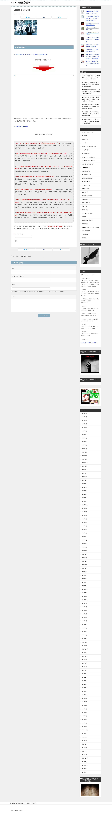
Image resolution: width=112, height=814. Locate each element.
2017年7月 (84, 666)
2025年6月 (84, 448)
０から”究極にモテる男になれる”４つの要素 (22, 256)
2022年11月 (84, 540)
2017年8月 (84, 663)
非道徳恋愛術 (85, 234)
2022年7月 (84, 554)
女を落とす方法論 (86, 181)
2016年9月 (84, 698)
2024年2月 (84, 490)
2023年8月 (84, 512)
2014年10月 (85, 765)
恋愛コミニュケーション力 (88, 199)
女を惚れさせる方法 (86, 174)
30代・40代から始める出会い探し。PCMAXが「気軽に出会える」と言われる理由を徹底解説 (90, 84)
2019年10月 (85, 599)
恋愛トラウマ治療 (86, 202)
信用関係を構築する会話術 (88, 160)
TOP (17, 803)
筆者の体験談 (85, 223)
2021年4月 (84, 575)
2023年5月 (84, 519)
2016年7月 (84, 705)
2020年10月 (85, 589)
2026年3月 (84, 424)
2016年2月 (84, 723)
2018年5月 (84, 635)
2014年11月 (84, 761)
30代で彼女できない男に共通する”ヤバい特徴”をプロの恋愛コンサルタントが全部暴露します (90, 121)
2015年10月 (85, 737)
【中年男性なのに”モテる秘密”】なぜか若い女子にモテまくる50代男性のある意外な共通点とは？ (91, 91)
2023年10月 (85, 505)
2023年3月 (84, 526)
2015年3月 (84, 754)
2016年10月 (85, 695)
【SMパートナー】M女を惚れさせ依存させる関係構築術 (92, 39)
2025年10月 (85, 441)
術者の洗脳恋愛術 (86, 231)
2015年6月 (84, 747)
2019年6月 (84, 614)
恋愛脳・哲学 (85, 209)
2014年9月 (84, 768)
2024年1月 (84, 494)
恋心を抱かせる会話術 (87, 195)
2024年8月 (84, 476)
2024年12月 (85, 462)
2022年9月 (84, 547)
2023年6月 (84, 515)
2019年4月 (84, 621)
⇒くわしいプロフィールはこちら (89, 342)
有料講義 (84, 216)
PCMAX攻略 (85, 139)
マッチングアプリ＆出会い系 (89, 146)
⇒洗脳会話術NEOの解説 (21, 126)
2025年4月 (84, 455)
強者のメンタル (85, 188)
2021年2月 (84, 582)
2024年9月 (84, 473)
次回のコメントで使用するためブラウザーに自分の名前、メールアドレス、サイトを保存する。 (39, 291)
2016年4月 (84, 716)
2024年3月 (84, 487)
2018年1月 (84, 645)
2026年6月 (84, 413)
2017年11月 (84, 652)
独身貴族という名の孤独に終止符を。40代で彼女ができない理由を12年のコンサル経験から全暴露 (91, 106)
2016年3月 (84, 719)
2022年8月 (84, 550)
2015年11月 (84, 733)
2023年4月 (84, 522)
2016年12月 (85, 687)
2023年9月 (84, 508)
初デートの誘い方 (86, 167)
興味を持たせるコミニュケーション (90, 227)
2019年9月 (84, 603)
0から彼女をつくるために (88, 132)
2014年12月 (85, 758)
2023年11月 (84, 501)
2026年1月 (84, 431)
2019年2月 (84, 628)
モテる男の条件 (85, 153)
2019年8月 (84, 607)
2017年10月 (85, 656)
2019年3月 (84, 624)
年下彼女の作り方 (86, 185)
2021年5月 (84, 571)
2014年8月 (84, 772)
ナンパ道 (84, 143)
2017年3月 (84, 680)
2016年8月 (84, 702)
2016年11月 (84, 691)
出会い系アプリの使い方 (87, 164)
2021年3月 (84, 578)
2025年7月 (84, 445)
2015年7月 (84, 744)
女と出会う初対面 (86, 171)
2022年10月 (85, 543)
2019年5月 (84, 617)
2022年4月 (84, 564)
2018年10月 (85, 631)
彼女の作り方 (85, 192)
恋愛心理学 (84, 206)
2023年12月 (85, 497)
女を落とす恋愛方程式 (87, 178)
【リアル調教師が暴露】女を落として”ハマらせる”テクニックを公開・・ (92, 18)
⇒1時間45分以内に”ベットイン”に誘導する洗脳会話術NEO (30, 54)
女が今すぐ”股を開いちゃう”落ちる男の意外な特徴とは (92, 63)
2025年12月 (85, 434)
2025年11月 (84, 438)
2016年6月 (84, 709)
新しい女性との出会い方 (87, 213)
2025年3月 (84, 459)
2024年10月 (85, 469)
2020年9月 (84, 592)
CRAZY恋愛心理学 (20, 2)
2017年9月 (84, 659)
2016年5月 (84, 712)
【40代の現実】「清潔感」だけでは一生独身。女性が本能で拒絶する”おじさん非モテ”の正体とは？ (91, 99)
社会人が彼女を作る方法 (87, 220)
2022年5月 (84, 561)
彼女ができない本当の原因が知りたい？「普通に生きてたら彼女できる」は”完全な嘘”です (91, 113)
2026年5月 (84, 417)
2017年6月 (84, 670)
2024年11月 (84, 466)
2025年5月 (84, 452)
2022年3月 (84, 568)
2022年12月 (85, 536)
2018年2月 (84, 642)
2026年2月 (84, 427)
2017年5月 (84, 673)
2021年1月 (84, 585)
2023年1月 (84, 533)
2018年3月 (84, 638)
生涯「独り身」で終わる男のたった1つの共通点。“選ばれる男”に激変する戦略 (92, 56)
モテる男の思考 (85, 150)
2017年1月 (84, 684)
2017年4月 (84, 677)
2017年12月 (85, 649)
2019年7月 (84, 610)
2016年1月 (84, 726)
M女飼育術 (84, 135)
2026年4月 (84, 420)
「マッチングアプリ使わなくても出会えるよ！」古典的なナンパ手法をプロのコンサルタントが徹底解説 (91, 77)
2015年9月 (84, 740)
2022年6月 (84, 557)
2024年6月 (84, 483)
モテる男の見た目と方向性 (88, 157)
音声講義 (84, 238)
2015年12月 (85, 730)
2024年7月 (84, 480)
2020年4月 (84, 596)
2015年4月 (84, 751)
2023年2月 (84, 529)
